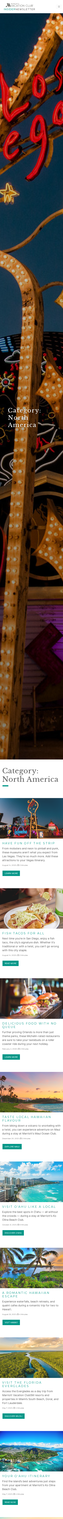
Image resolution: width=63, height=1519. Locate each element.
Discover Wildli (13, 1416)
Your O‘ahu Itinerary (26, 1476)
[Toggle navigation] (59, 7)
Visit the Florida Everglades (22, 1384)
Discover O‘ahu (13, 1233)
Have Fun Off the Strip (28, 843)
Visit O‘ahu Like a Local (29, 1206)
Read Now (10, 1502)
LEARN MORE (11, 873)
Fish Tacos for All (23, 933)
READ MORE (10, 963)
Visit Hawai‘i (11, 1322)
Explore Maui (12, 1146)
